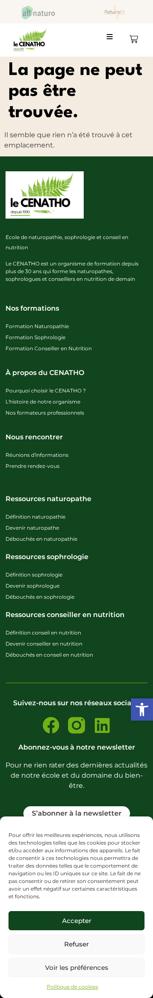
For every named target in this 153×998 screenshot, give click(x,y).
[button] (113, 40)
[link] (142, 709)
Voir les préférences (76, 967)
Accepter (76, 921)
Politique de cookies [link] (72, 987)
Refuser (76, 944)
